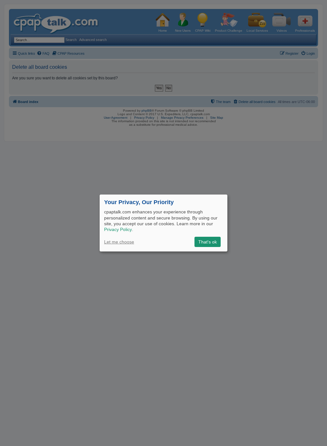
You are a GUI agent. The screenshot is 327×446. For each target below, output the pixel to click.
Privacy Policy (118, 229)
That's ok (207, 241)
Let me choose (119, 241)
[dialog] (163, 223)
